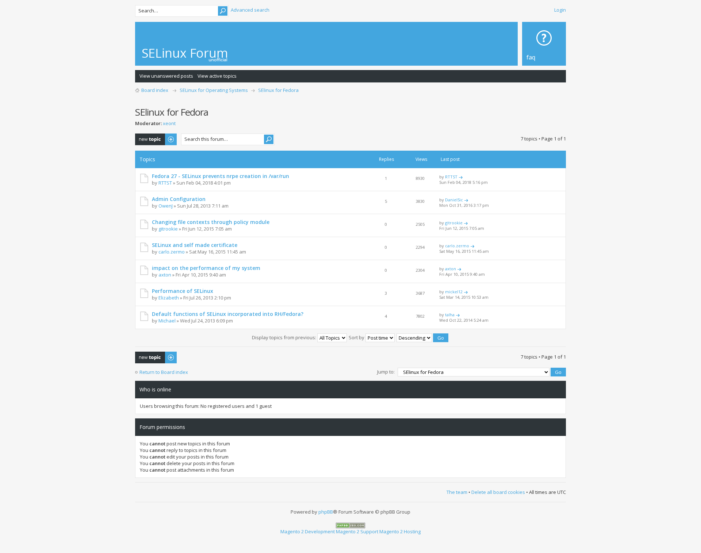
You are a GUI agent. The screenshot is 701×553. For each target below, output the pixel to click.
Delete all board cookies (498, 492)
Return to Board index (163, 372)
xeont (169, 123)
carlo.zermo (171, 251)
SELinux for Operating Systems (214, 90)
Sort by (357, 337)
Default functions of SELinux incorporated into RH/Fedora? (227, 313)
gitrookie (168, 228)
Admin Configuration (179, 199)
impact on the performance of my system (206, 267)
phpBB (325, 511)
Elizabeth (168, 297)
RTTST (165, 182)
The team (457, 492)
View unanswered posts (166, 76)
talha (450, 314)
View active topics (217, 76)
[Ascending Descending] (423, 337)
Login (560, 10)
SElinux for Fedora (278, 90)
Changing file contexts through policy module (210, 222)
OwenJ (165, 205)
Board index (154, 90)
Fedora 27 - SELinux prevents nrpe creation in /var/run (220, 176)
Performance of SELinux (182, 290)
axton (164, 274)
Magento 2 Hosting (400, 531)
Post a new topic (153, 137)
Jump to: (386, 371)
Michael (167, 320)
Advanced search (250, 10)
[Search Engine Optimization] (350, 525)
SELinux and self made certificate (194, 244)
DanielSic (454, 199)
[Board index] (185, 55)
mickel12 (454, 291)
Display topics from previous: (284, 337)
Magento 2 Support (357, 531)
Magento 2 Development (307, 531)
